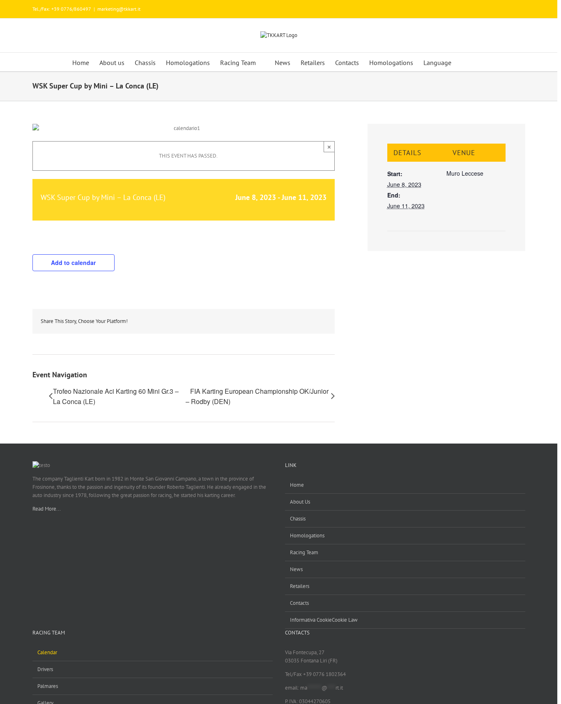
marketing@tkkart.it (118, 9)
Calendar (47, 652)
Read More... (46, 508)
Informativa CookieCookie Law (324, 619)
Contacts (299, 602)
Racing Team (304, 552)
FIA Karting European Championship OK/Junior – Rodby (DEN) (257, 396)
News (296, 569)
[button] (472, 62)
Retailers (299, 586)
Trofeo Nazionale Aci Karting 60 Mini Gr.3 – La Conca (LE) (116, 396)
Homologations (307, 535)
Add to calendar (73, 262)
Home (297, 484)
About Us (300, 501)
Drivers (45, 669)
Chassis (298, 518)
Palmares (47, 686)
